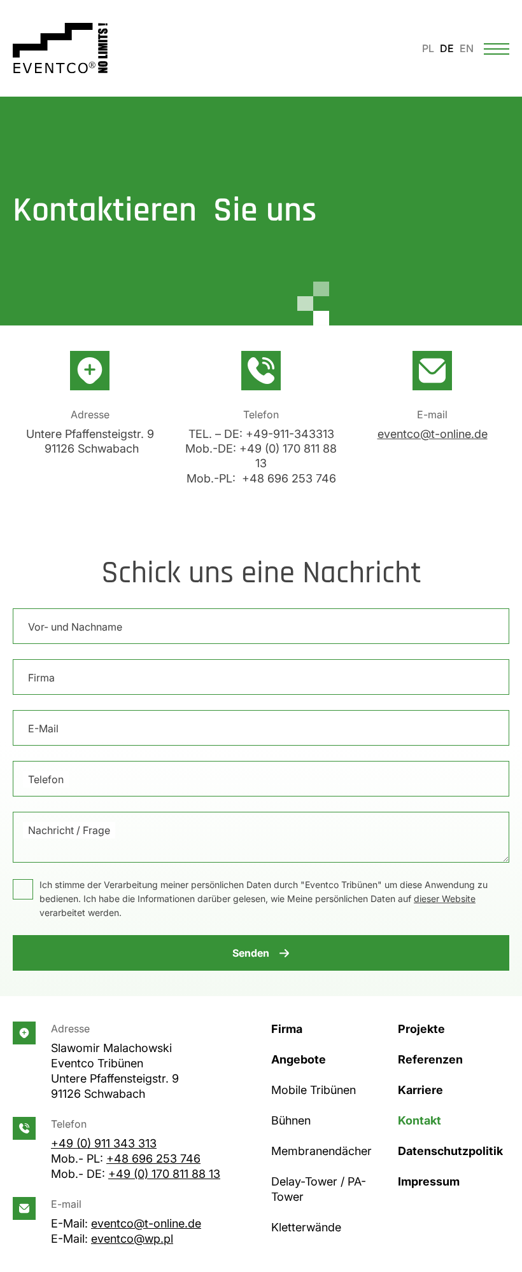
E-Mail (43, 728)
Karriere (420, 1090)
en (467, 48)
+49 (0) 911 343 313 (104, 1143)
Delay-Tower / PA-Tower (318, 1189)
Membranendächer (321, 1151)
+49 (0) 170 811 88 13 (164, 1173)
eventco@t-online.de (432, 434)
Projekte (421, 1029)
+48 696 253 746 (153, 1158)
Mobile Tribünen (313, 1090)
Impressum (429, 1181)
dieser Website (445, 898)
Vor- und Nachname (75, 626)
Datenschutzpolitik (450, 1151)
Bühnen (291, 1120)
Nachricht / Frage (69, 830)
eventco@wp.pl (132, 1238)
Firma (41, 677)
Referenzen (430, 1059)
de (447, 48)
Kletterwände (306, 1227)
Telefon (46, 779)
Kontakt (419, 1120)
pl (428, 48)
